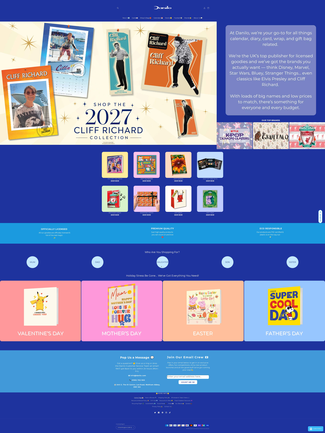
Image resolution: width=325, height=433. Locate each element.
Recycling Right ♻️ (138, 403)
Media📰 (171, 403)
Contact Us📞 (168, 406)
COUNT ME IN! (188, 382)
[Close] (320, 212)
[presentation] (214, 135)
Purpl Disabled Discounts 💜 (183, 400)
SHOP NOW (115, 181)
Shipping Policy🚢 (164, 397)
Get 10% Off (320, 218)
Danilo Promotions (194, 428)
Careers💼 (189, 403)
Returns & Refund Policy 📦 (140, 400)
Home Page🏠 (138, 397)
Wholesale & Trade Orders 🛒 (180, 397)
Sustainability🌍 (150, 403)
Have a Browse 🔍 (151, 397)
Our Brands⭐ (179, 403)
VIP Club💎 (154, 400)
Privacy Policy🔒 (157, 406)
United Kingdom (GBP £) (125, 427)
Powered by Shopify (204, 428)
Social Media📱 (162, 403)
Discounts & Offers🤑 (166, 400)
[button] (118, 8)
